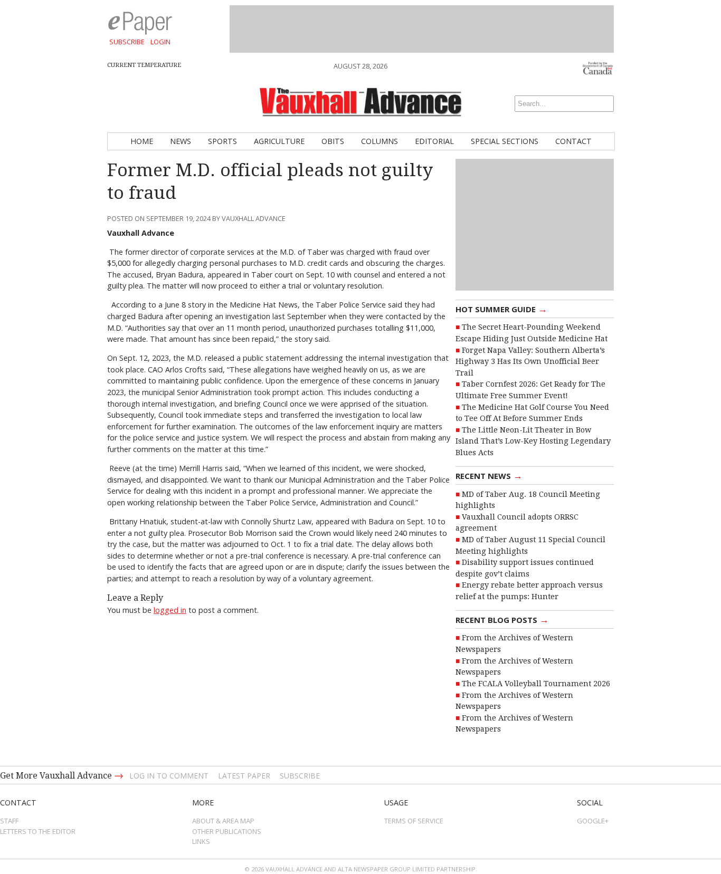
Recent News (489, 475)
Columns (379, 141)
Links (201, 841)
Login (160, 41)
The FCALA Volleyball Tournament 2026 (536, 683)
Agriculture (279, 141)
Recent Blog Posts (502, 619)
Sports (222, 141)
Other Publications (226, 831)
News (180, 141)
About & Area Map (223, 820)
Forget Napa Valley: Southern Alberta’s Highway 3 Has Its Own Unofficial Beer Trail (530, 361)
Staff (9, 820)
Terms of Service (413, 820)
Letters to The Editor (37, 831)
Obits (332, 141)
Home (141, 141)
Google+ (593, 820)
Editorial (434, 141)
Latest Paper (244, 776)
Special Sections (504, 141)
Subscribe (127, 41)
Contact (573, 141)
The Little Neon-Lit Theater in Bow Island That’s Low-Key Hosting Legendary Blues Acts (533, 441)
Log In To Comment (168, 776)
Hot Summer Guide (501, 308)
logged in (170, 610)
